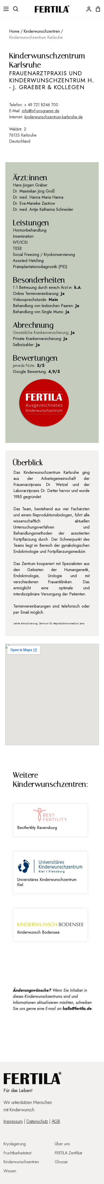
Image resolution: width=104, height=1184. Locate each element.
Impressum (13, 1121)
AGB (56, 1121)
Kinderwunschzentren (41, 31)
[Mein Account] (86, 9)
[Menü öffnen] (4, 9)
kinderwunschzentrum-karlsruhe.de (53, 117)
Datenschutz (37, 1121)
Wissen (10, 1171)
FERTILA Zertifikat (68, 1153)
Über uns (62, 1144)
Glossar (61, 1162)
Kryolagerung (15, 1144)
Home (14, 31)
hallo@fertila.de (77, 1008)
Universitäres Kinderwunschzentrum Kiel (46, 882)
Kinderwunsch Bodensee (38, 932)
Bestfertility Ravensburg (37, 827)
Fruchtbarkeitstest (17, 1153)
